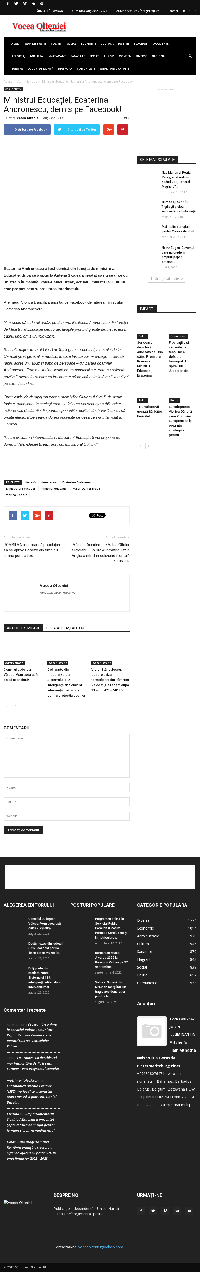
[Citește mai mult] (175, 1104)
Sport (94, 56)
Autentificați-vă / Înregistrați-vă (137, 11)
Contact (172, 11)
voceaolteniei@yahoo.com (100, 1246)
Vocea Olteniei (28, 118)
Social (71, 44)
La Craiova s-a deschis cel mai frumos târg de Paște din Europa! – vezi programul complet (33, 1063)
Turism (109, 56)
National (159, 56)
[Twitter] (16, 3)
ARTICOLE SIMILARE (23, 628)
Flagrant (141, 44)
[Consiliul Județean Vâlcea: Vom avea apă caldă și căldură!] (23, 652)
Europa (17, 68)
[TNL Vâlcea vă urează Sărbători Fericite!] (151, 393)
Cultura (107, 44)
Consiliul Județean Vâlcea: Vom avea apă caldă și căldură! (21, 674)
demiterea (49, 482)
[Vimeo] (25, 3)
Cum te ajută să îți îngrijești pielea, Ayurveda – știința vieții (179, 206)
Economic (145, 928)
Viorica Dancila (16, 495)
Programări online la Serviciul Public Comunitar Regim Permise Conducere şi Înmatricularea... (111, 928)
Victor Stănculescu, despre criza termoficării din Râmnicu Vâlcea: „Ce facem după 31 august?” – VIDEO (110, 679)
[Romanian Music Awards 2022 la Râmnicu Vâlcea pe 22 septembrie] (80, 958)
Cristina (13, 1114)
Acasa (15, 44)
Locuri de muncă (40, 68)
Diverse (141, 56)
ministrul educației (54, 488)
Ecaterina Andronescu (78, 482)
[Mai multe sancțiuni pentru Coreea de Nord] (147, 231)
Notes (11, 1142)
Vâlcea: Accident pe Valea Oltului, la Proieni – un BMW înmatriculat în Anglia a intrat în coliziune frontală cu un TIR (100, 552)
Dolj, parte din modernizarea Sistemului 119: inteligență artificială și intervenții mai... (44, 977)
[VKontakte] (33, 3)
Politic (56, 44)
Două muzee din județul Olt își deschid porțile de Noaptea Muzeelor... (45, 948)
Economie (88, 44)
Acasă (8, 81)
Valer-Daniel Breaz (86, 488)
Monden (125, 56)
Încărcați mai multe (165, 278)
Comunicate (86, 68)
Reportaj (18, 56)
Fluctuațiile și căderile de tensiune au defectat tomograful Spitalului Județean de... (180, 357)
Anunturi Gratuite (114, 68)
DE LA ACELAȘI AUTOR (65, 628)
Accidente (161, 44)
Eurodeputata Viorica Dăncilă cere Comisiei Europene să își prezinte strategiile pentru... (180, 421)
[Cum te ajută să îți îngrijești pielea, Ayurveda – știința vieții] (147, 207)
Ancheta (36, 56)
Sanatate (78, 56)
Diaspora (65, 68)
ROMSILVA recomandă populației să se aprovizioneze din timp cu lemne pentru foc (32, 550)
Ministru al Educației (20, 488)
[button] (190, 56)
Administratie (35, 44)
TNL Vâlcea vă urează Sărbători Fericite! (150, 411)
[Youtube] (42, 3)
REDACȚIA (189, 11)
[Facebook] (7, 3)
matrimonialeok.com (23, 1080)
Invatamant (57, 56)
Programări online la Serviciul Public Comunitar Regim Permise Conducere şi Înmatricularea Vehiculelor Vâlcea (32, 1035)
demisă (30, 482)
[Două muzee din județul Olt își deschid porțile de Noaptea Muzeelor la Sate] (14, 948)
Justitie (123, 44)
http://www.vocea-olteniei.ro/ (57, 592)
